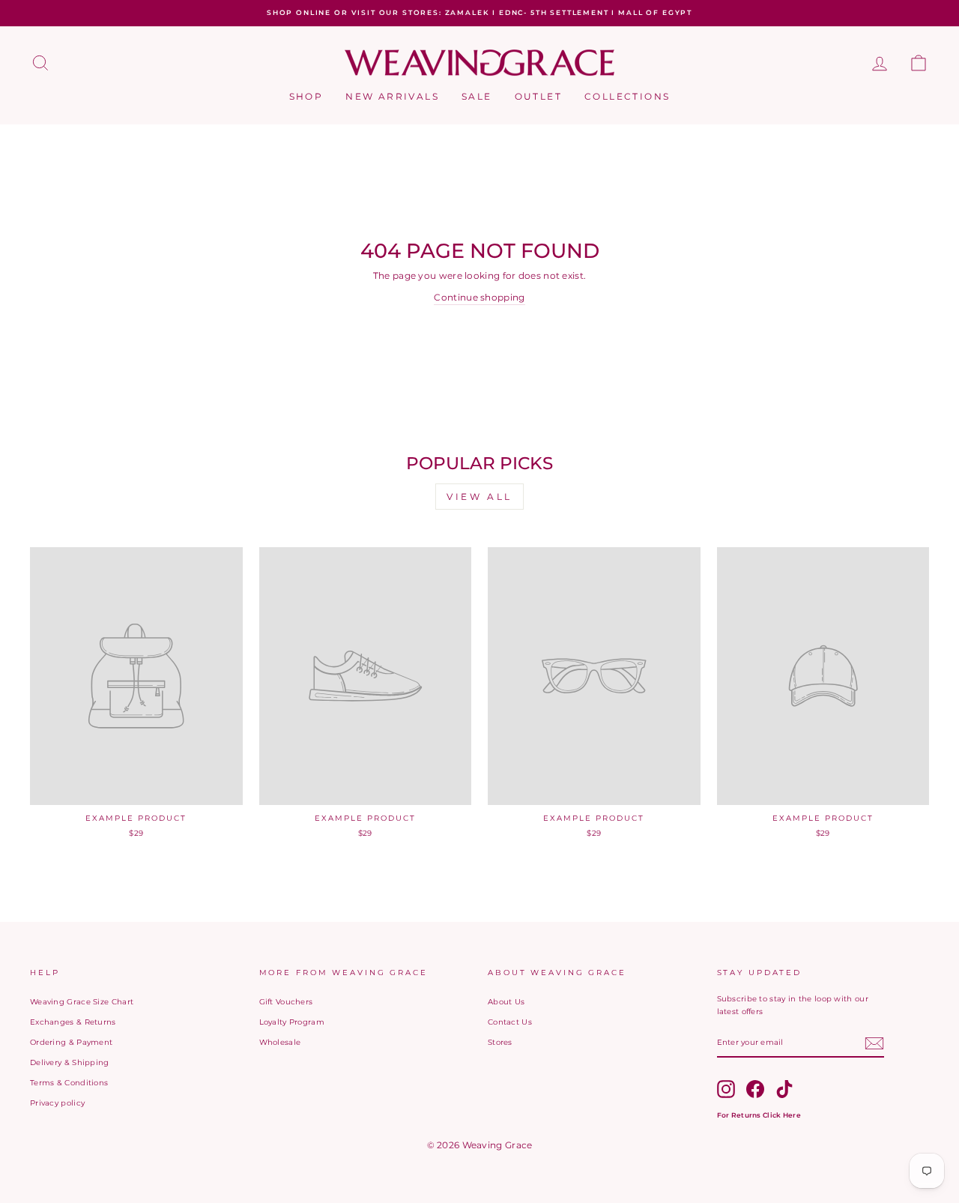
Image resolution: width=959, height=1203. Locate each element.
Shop (306, 96)
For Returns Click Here (759, 1115)
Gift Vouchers (286, 1002)
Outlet (538, 96)
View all (479, 496)
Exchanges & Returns (73, 1022)
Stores (500, 1042)
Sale (477, 96)
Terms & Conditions (69, 1083)
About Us (506, 1002)
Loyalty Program (292, 1022)
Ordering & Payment (71, 1042)
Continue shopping (479, 297)
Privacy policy (57, 1103)
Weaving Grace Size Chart (81, 1002)
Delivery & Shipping (69, 1062)
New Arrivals (392, 96)
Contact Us (510, 1022)
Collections (627, 96)
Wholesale (280, 1042)
